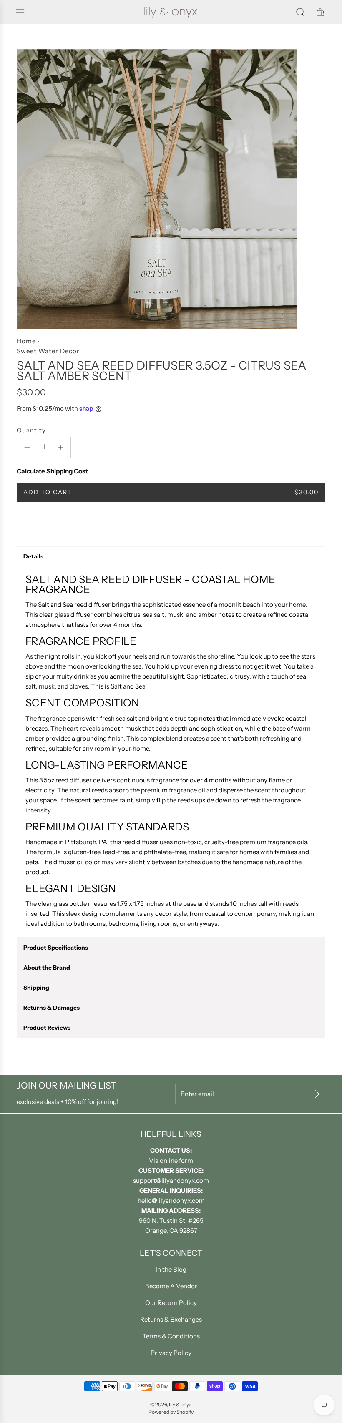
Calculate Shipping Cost (52, 471)
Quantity (31, 430)
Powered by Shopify (171, 1412)
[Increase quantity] (60, 447)
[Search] (300, 12)
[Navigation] (20, 12)
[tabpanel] (171, 752)
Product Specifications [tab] (55, 947)
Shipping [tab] (36, 987)
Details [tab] (33, 556)
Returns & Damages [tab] (51, 1007)
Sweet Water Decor (48, 351)
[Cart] (320, 12)
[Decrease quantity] (27, 447)
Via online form (171, 1160)
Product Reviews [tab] (46, 1027)
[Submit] (315, 1094)
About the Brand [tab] (46, 967)
